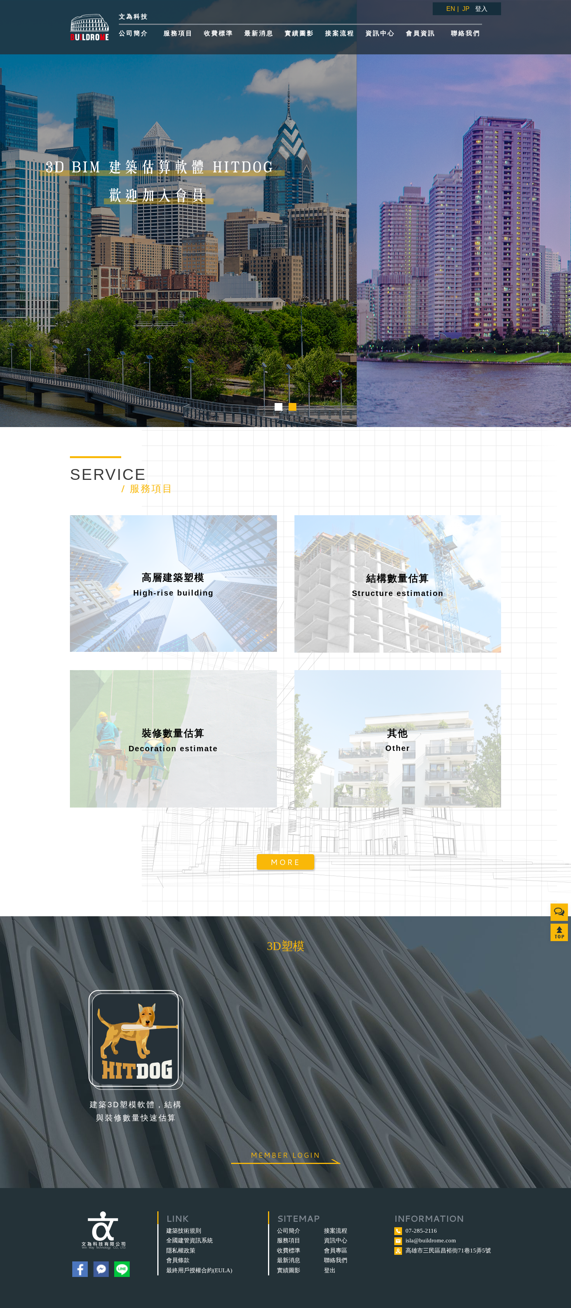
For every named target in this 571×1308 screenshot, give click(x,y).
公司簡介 (288, 1231)
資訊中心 (335, 1240)
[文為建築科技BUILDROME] (90, 27)
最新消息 (288, 1260)
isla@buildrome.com (431, 1240)
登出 (330, 1270)
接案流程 (335, 1231)
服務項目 (288, 1240)
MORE (285, 861)
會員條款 (178, 1260)
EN (450, 8)
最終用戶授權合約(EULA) (199, 1270)
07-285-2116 (421, 1231)
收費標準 (288, 1250)
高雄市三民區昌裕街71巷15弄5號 (448, 1250)
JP (466, 8)
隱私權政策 (180, 1250)
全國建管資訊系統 (189, 1240)
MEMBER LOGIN (285, 1155)
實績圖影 (288, 1270)
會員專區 (335, 1250)
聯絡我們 (335, 1260)
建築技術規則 (183, 1231)
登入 (481, 8)
